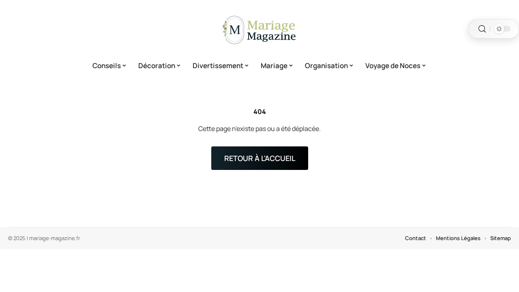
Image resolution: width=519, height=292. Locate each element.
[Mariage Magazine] (259, 29)
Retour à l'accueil (259, 158)
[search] (482, 29)
